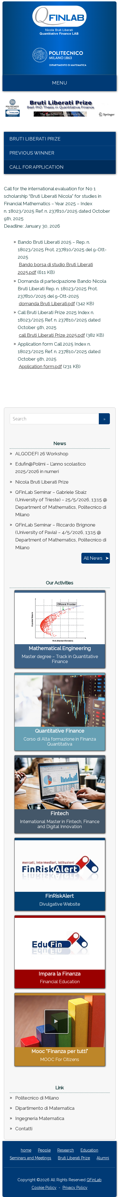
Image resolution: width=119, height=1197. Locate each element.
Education (89, 1150)
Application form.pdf (40, 366)
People (44, 1150)
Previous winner (31, 153)
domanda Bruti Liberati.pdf (47, 303)
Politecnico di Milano (37, 1098)
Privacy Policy (75, 1187)
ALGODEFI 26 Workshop (41, 453)
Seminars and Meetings (30, 1158)
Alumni (103, 1158)
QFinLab (94, 1180)
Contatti (23, 1128)
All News (93, 558)
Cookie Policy (44, 1187)
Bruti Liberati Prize (35, 139)
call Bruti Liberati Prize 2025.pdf (52, 335)
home (26, 1150)
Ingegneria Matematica (39, 1118)
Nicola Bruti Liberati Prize (42, 482)
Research (65, 1150)
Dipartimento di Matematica (44, 1108)
